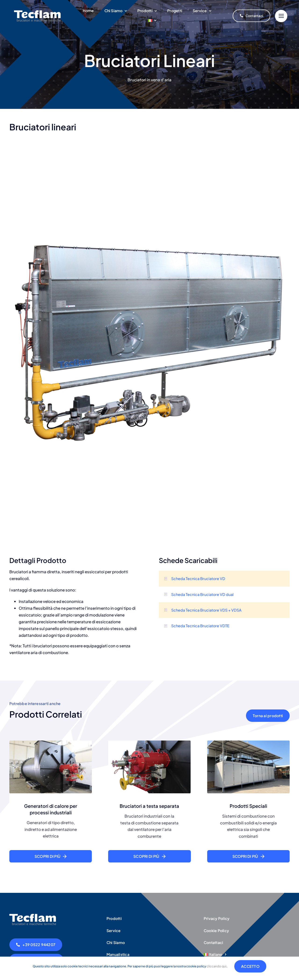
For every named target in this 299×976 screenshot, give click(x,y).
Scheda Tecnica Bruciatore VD (198, 578)
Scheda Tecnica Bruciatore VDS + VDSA (206, 610)
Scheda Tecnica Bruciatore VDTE (200, 625)
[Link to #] (281, 16)
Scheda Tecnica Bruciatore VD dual (202, 594)
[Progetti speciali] (32, 915)
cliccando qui (216, 966)
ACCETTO (250, 966)
